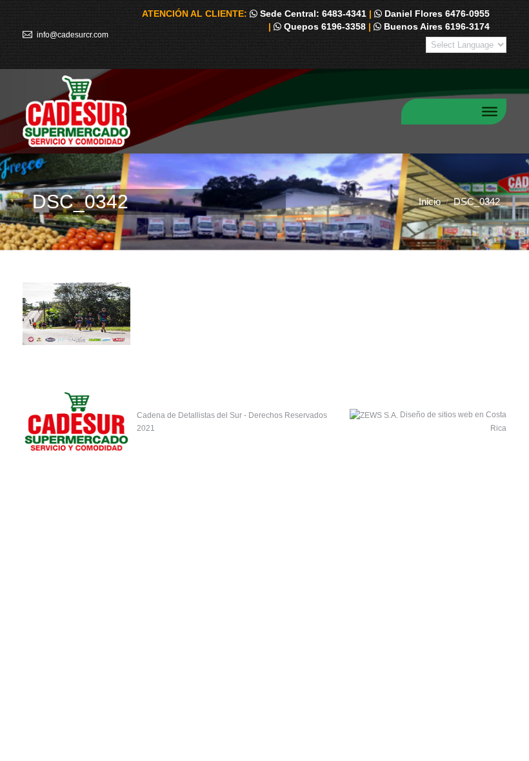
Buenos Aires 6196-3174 (435, 26)
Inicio (430, 201)
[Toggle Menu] (489, 110)
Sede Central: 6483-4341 (311, 13)
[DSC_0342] (264, 313)
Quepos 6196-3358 (323, 26)
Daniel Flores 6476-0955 (436, 13)
